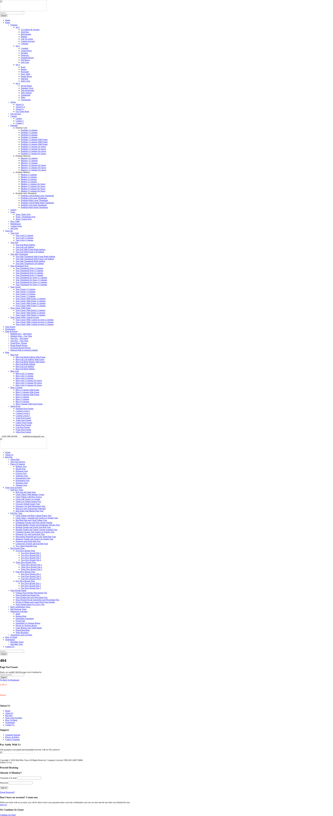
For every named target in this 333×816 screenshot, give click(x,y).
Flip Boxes (25, 60)
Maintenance (15, 224)
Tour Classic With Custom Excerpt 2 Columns (35, 320)
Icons (23, 67)
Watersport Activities (18, 611)
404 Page (14, 228)
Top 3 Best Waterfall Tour (26, 546)
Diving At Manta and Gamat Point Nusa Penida (35, 602)
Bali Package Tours (18, 609)
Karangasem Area (23, 478)
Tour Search (10, 327)
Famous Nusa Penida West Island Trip (31, 593)
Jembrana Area (22, 476)
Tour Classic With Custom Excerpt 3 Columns (35, 322)
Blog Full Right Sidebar (25, 364)
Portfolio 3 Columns (29, 132)
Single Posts (15, 406)
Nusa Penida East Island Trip (27, 595)
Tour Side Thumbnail (19, 254)
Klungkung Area (22, 480)
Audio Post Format (23, 420)
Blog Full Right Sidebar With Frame (30, 357)
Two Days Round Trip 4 (31, 560)
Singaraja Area (22, 483)
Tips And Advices (17, 462)
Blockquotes (26, 34)
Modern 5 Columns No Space (33, 191)
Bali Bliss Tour (16, 644)
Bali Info (8, 457)
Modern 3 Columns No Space (33, 186)
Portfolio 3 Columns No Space (33, 149)
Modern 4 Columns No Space (33, 189)
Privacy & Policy (12, 737)
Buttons (24, 36)
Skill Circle (25, 81)
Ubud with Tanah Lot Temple (28, 499)
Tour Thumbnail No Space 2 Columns (31, 277)
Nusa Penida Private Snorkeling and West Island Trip (37, 600)
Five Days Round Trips (25, 581)
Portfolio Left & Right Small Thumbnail (37, 203)
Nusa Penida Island (18, 590)
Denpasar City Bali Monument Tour (30, 506)
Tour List (9, 231)
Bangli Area (20, 469)
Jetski (18, 614)
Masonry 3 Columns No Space (33, 168)
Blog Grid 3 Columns (24, 376)
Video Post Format (23, 432)
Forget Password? (7, 792)
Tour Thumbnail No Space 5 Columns (31, 284)
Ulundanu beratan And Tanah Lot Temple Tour (35, 532)
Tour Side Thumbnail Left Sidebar (30, 263)
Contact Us (9, 646)
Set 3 (18, 65)
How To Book (11, 637)
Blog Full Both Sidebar (25, 369)
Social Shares (26, 86)
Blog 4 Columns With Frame (27, 394)
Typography (26, 100)
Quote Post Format (23, 430)
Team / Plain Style (23, 214)
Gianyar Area (21, 473)
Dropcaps (25, 55)
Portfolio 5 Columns (29, 137)
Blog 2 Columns (22, 397)
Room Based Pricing (18, 345)
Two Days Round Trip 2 (31, 555)
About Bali (15, 459)
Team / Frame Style (24, 219)
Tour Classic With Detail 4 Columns (30, 315)
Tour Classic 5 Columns (25, 296)
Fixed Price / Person (18, 343)
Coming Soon (16, 226)
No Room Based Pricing (20, 348)
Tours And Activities (13, 487)
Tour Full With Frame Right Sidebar (30, 249)
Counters (24, 48)
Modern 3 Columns (29, 177)
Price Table (25, 74)
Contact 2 (20, 121)
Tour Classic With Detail (20, 308)
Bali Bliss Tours (17, 642)
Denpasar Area (22, 471)
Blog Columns (16, 387)
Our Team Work (22, 111)
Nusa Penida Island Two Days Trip (30, 604)
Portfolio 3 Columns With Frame (34, 142)
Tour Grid (14, 233)
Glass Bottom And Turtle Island (29, 628)
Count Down (26, 51)
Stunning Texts (27, 88)
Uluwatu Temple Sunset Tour (28, 504)
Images (24, 69)
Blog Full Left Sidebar (25, 366)
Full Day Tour (16, 513)
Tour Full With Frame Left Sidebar (30, 252)
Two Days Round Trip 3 (31, 558)
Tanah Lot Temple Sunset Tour (28, 501)
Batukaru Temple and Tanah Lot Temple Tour (34, 539)
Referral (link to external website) (24, 350)
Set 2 (18, 46)
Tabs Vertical (26, 93)
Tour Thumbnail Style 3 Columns (29, 270)
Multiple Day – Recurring (21, 334)
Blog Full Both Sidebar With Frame (30, 362)
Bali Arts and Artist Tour (26, 492)
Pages (7, 22)
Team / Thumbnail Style (25, 217)
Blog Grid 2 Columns (24, 373)
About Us (20, 104)
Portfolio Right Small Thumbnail (34, 207)
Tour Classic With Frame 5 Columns (31, 306)
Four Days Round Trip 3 (31, 579)
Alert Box (25, 32)
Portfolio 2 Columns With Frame (34, 139)
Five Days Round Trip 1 (31, 583)
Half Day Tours (16, 490)
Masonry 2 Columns (29, 163)
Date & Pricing (11, 331)
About (13, 102)
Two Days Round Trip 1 (31, 553)
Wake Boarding (22, 632)
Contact (13, 116)
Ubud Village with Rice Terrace (29, 497)
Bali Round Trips (17, 548)
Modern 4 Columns (29, 179)
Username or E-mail (8, 778)
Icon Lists (25, 62)
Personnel (25, 72)
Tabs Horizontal (27, 90)
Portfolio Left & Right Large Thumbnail (37, 196)
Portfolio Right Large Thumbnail (34, 200)
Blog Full (14, 355)
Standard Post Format (24, 408)
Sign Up (3, 805)
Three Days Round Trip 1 (31, 565)
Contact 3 (20, 123)
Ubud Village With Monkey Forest (30, 494)
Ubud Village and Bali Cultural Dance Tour (34, 515)
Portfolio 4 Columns (29, 135)
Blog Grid (14, 371)
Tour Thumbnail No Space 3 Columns (31, 280)
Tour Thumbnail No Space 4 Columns (31, 282)
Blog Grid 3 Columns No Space (29, 383)
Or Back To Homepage (9, 680)
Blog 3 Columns (22, 399)
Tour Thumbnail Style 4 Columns (29, 273)
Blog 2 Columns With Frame (27, 390)
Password (4, 783)
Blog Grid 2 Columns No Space (29, 380)
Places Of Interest (17, 464)
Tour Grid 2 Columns (24, 235)
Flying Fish (20, 621)
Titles (23, 97)
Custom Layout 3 (23, 415)
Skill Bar (24, 79)
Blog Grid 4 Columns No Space (29, 385)
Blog (7, 352)
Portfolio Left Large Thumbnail (34, 198)
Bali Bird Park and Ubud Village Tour (31, 520)
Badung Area (21, 466)
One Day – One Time (19, 341)
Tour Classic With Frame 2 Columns (31, 299)
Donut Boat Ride (23, 630)
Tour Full (14, 242)
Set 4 (18, 83)
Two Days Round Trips (25, 551)
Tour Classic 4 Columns (25, 294)
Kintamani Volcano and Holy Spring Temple (34, 522)
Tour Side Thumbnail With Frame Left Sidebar (35, 259)
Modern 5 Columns (29, 182)
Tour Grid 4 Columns (24, 240)
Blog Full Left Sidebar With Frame (30, 359)
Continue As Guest (8, 815)
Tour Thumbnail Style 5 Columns (29, 275)
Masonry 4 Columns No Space (33, 165)
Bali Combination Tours (20, 607)
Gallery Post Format (24, 423)
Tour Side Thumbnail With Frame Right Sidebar (35, 256)
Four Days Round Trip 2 (31, 576)
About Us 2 (20, 107)
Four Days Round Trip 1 (31, 574)
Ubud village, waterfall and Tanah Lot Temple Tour (37, 518)
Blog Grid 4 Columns (24, 378)
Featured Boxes (27, 58)
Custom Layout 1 (23, 411)
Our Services (15, 114)
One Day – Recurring (19, 338)
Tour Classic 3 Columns (25, 292)
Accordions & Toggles (30, 29)
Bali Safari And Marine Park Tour (29, 511)
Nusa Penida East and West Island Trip (31, 597)
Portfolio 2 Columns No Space (33, 146)
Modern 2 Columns (29, 175)
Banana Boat (21, 616)
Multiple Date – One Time (21, 336)
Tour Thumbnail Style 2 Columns (29, 268)
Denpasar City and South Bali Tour (30, 534)
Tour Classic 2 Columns (25, 289)
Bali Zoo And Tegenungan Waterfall (31, 508)
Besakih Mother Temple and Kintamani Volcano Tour (38, 525)
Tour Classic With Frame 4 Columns (31, 303)
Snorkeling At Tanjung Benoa (28, 623)
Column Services (28, 41)
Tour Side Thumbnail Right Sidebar (30, 261)
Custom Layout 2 (23, 413)
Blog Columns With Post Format (29, 404)
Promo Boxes (26, 76)
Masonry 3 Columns (29, 160)
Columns (24, 44)
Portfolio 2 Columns (29, 130)
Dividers (24, 53)
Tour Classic (15, 287)
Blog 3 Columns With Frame (27, 392)
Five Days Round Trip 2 (31, 586)
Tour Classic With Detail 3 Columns (30, 313)
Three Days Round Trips (26, 562)
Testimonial (25, 95)
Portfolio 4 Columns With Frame (34, 144)
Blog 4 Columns (22, 401)
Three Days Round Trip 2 (31, 567)
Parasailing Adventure (25, 618)
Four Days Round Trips (25, 572)
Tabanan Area (21, 485)
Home (7, 20)
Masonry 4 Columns (29, 158)
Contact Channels (12, 739)
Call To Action (27, 39)
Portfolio (14, 125)
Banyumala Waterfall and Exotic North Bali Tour (36, 537)
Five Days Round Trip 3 (31, 588)
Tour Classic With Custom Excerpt (24, 317)
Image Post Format (23, 425)
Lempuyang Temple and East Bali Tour (32, 544)
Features (13, 25)
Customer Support (12, 735)
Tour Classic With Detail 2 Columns (30, 310)
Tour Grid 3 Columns (24, 238)
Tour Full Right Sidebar (25, 245)
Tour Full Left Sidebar (25, 247)
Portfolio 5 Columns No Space (33, 153)
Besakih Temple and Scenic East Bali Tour (33, 527)
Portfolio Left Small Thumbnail (34, 205)
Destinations (10, 329)
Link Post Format (23, 427)
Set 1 (18, 27)
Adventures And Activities (21, 635)
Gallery (13, 210)
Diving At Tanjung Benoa (26, 625)
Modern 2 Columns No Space (33, 184)
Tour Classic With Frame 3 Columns (31, 301)
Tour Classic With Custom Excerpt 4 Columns (35, 324)
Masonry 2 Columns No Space (33, 170)
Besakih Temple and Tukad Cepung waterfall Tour (36, 529)
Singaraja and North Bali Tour (28, 541)
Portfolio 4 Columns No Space (33, 151)
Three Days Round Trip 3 (31, 569)
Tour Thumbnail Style (19, 266)
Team (12, 212)
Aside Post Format (23, 418)
